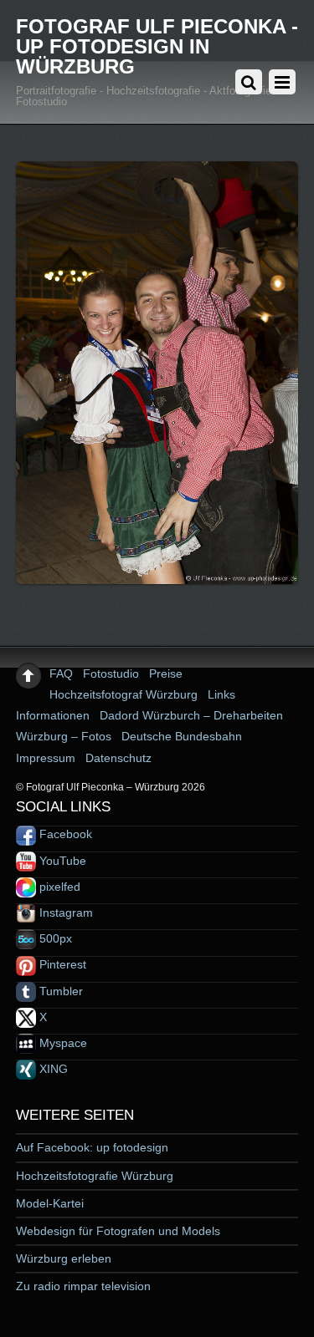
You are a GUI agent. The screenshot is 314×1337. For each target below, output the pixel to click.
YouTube (61, 860)
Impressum (45, 758)
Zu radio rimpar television (83, 1286)
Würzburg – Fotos (63, 736)
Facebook (64, 834)
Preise (166, 673)
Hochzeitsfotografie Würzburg (94, 1175)
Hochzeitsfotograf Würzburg (123, 694)
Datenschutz (118, 758)
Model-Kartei (50, 1203)
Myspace (61, 1043)
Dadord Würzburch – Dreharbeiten (191, 715)
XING (52, 1068)
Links (221, 694)
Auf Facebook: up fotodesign (92, 1147)
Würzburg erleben (63, 1258)
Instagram (64, 912)
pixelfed (58, 886)
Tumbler (59, 991)
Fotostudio (111, 673)
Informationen (53, 715)
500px (54, 938)
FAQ (61, 673)
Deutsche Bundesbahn (181, 736)
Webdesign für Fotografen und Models (118, 1231)
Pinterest (61, 964)
